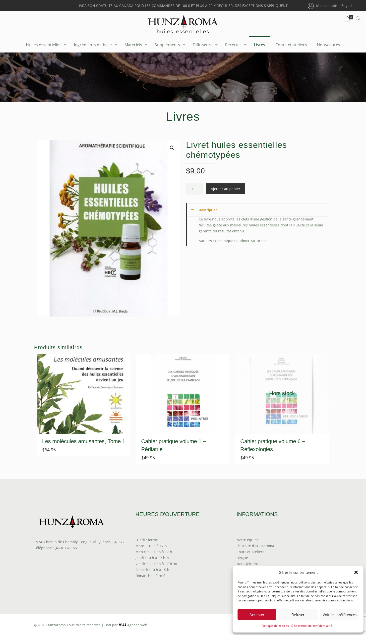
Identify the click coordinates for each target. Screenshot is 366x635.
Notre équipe (248, 539)
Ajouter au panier (225, 188)
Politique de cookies (275, 626)
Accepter (256, 614)
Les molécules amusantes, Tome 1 (83, 441)
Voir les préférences (340, 614)
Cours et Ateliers (250, 551)
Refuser (298, 614)
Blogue (242, 557)
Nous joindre (247, 563)
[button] (356, 572)
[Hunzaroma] (183, 24)
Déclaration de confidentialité (311, 626)
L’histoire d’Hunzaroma (255, 545)
